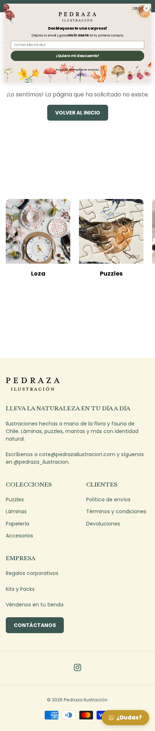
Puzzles (111, 273)
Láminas (16, 511)
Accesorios (19, 535)
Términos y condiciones (116, 511)
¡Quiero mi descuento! (77, 56)
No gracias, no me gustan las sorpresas (77, 69)
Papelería (17, 523)
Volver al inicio (77, 112)
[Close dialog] (146, 8)
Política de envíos (108, 499)
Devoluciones (103, 523)
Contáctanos (35, 625)
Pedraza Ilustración (85, 700)
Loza (38, 273)
